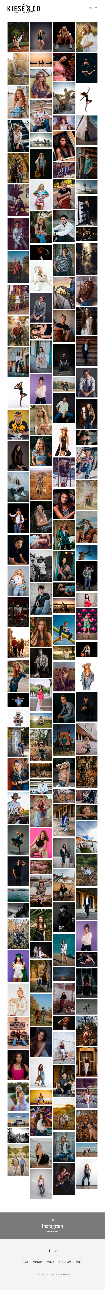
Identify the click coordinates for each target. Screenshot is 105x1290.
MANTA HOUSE (65, 1262)
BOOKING (50, 1262)
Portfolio (37, 1262)
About (78, 1262)
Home (26, 1262)
